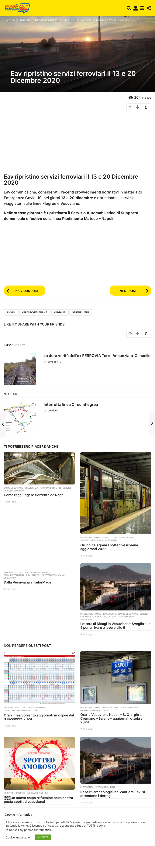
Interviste (10, 572)
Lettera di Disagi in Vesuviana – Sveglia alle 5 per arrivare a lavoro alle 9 (115, 626)
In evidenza (31, 488)
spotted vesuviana (91, 540)
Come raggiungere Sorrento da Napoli (34, 495)
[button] (129, 8)
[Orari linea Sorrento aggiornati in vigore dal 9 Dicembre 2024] (39, 677)
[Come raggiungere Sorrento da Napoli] (39, 468)
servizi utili (80, 312)
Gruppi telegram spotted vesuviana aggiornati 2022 (109, 547)
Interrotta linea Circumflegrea (71, 404)
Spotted (9, 793)
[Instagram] (12, 831)
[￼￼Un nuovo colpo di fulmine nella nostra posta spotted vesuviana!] (39, 763)
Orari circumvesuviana (17, 710)
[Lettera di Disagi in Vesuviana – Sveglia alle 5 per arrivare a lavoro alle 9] (115, 586)
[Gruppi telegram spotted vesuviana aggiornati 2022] (115, 493)
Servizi (67, 488)
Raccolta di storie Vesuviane (120, 614)
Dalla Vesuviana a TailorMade (27, 582)
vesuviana (111, 540)
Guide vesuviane (13, 488)
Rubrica (35, 572)
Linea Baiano (110, 707)
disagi (106, 617)
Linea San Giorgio (130, 707)
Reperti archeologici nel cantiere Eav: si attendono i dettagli (112, 794)
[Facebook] (5, 831)
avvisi (11, 312)
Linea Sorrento (36, 707)
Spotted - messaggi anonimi (32, 793)
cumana (60, 312)
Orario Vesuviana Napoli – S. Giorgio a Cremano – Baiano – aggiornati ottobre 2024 (111, 718)
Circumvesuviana (34, 312)
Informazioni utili (50, 488)
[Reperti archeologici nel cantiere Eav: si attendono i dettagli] (115, 760)
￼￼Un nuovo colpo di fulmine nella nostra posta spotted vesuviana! (38, 800)
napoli (36, 575)
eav (28, 575)
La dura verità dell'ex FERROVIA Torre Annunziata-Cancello (97, 355)
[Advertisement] (77, 141)
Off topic (23, 572)
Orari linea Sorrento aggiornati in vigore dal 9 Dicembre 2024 (39, 717)
